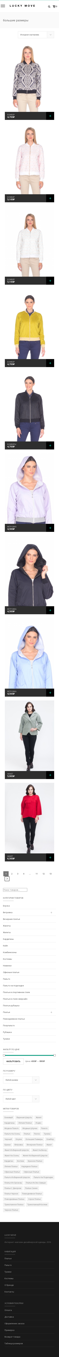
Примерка (9, 1330)
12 (44, 873)
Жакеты (7, 925)
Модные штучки (30, 1128)
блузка (19, 1139)
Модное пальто (12, 1128)
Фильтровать (13, 1061)
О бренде (9, 1285)
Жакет (10, 774)
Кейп (5, 945)
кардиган (9, 1161)
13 (50, 873)
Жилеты (7, 932)
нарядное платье (29, 1166)
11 (37, 873)
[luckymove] (22, 6)
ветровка (19, 1144)
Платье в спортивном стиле (16, 992)
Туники (6, 1038)
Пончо (37, 1133)
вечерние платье (35, 1144)
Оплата (8, 1310)
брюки (8, 1144)
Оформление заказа (14, 1323)
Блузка (6, 905)
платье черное (11, 1193)
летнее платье (11, 1166)
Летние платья (25, 1123)
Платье (27, 1133)
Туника (47, 1133)
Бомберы (11, 444)
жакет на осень (12, 1155)
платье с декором (13, 1188)
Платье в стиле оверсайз (15, 998)
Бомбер (11, 114)
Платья (6, 1012)
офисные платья (31, 1172)
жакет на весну (40, 1150)
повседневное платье (32, 1193)
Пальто (6, 979)
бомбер (50, 1139)
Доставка (9, 1316)
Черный (8, 1139)
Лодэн (38, 1123)
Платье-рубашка (11, 1005)
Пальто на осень (12, 1133)
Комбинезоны (10, 952)
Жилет (38, 1117)
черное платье (11, 1210)
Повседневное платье (14, 1018)
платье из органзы (13, 1182)
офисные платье (12, 1172)
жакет (49, 1144)
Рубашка (7, 1032)
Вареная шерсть (24, 1117)
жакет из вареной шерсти (17, 1150)
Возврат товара (12, 1336)
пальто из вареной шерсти (17, 1177)
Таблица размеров (14, 1343)
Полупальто (9, 1025)
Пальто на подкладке (13, 985)
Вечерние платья (11, 919)
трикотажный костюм (37, 1204)
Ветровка (11, 526)
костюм (20, 1161)
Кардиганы (8, 939)
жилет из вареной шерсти (35, 1155)
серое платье (34, 1199)
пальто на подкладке (43, 1177)
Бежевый (9, 1117)
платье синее (31, 1188)
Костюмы (7, 959)
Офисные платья (11, 972)
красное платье (35, 1161)
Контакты (9, 1291)
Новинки (7, 965)
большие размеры (34, 1139)
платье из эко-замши (36, 1182)
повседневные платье (14, 1199)
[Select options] (50, 116)
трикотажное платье (14, 1204)
